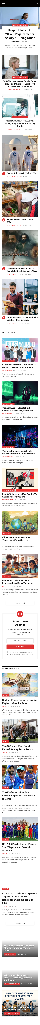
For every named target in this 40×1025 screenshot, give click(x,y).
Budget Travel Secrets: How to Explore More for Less (19, 701)
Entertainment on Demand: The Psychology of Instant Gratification (22, 320)
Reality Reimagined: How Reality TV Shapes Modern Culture (19, 495)
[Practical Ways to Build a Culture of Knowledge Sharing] (20, 1003)
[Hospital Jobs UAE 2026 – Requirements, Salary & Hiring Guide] (20, 18)
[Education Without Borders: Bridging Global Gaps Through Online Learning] (20, 566)
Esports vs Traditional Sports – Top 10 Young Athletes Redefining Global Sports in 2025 (19, 898)
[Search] (37, 3)
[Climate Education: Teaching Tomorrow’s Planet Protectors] (20, 523)
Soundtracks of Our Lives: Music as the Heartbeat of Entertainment (19, 366)
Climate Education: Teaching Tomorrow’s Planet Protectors (16, 538)
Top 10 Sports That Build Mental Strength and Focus (17, 748)
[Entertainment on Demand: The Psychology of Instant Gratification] (20, 297)
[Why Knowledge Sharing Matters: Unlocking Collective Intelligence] (20, 973)
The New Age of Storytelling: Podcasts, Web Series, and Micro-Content (17, 410)
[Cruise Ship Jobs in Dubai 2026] (20, 153)
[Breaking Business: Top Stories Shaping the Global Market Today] (20, 944)
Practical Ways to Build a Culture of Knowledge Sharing (20, 1008)
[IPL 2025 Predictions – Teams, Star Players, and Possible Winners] (20, 829)
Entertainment (8, 361)
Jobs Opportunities (20, 77)
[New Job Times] (20, 3)
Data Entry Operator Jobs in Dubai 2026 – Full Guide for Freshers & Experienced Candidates (19, 84)
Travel (5, 695)
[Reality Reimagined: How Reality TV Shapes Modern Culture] (20, 480)
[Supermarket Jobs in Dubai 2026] (20, 199)
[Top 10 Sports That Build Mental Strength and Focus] (20, 731)
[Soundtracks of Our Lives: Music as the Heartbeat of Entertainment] (20, 350)
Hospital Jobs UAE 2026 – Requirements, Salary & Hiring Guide (20, 34)
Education (6, 533)
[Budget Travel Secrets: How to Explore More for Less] (20, 685)
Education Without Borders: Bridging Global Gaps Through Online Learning (17, 583)
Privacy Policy (20, 654)
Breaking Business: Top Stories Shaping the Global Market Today (19, 948)
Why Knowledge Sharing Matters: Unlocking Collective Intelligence (18, 977)
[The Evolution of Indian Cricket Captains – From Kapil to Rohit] (20, 777)
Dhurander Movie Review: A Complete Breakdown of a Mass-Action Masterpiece (22, 271)
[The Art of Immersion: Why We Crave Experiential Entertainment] (20, 436)
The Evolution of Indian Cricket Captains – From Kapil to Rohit (19, 795)
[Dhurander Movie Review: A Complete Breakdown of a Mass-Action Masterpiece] (20, 248)
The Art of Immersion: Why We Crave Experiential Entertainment (19, 452)
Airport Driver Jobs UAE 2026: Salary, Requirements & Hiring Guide (20, 123)
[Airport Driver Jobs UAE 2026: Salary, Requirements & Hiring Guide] (20, 106)
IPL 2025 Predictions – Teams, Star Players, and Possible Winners (19, 847)
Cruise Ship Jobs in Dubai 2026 (21, 173)
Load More (19, 603)
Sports (5, 741)
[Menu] (3, 3)
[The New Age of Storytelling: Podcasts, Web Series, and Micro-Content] (20, 393)
